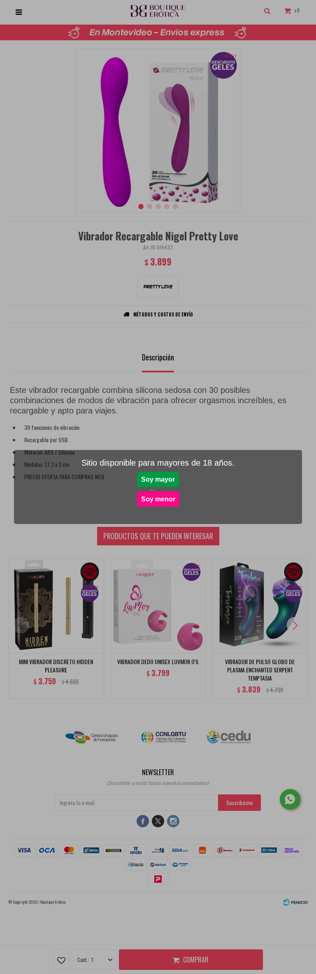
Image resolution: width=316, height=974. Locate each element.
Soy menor (158, 499)
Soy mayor (158, 479)
